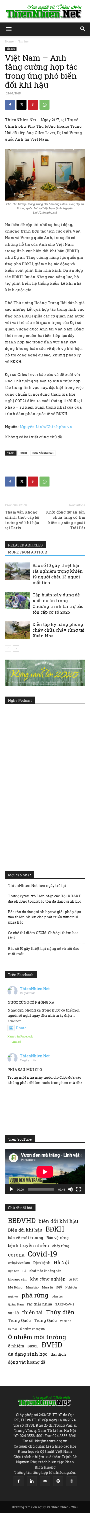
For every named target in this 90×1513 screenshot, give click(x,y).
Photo (21, 1027)
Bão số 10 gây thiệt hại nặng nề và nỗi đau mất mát (43, 951)
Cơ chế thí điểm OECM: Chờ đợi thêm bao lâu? (43, 935)
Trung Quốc (45, 1320)
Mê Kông (15, 1287)
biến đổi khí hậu (58, 1221)
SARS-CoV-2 (64, 1304)
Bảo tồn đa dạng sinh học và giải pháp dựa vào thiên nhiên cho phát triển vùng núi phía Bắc (44, 917)
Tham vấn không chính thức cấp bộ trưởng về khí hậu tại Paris (22, 519)
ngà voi (13, 1296)
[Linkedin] (32, 1481)
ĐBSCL (33, 1346)
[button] (8, 29)
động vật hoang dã (26, 1362)
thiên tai (32, 1312)
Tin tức (23, 41)
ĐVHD (52, 1344)
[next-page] (16, 648)
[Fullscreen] (78, 1189)
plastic (57, 1296)
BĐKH (23, 453)
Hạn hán (13, 1271)
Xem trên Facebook (20, 1036)
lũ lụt (73, 1279)
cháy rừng (60, 1246)
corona (16, 1254)
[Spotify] (58, 1481)
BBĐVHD (22, 1220)
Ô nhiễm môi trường (37, 1336)
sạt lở (13, 1312)
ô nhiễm (16, 1345)
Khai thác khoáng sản (45, 1271)
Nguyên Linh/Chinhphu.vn (46, 426)
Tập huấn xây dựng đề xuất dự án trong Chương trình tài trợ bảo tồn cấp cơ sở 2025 (58, 603)
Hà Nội (61, 1262)
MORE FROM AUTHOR (27, 552)
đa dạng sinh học (28, 1354)
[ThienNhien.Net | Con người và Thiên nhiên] (45, 11)
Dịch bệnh (41, 1262)
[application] (45, 1171)
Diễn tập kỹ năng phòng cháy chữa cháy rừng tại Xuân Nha (58, 630)
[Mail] (45, 1481)
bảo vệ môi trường (25, 1237)
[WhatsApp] (45, 105)
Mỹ (59, 1286)
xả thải (12, 1329)
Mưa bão (32, 1287)
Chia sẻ (16, 1041)
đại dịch (58, 1354)
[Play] (11, 1189)
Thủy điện (60, 1312)
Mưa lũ (47, 1287)
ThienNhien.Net (35, 988)
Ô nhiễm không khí (33, 1329)
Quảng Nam (16, 1304)
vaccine (65, 1321)
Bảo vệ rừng (57, 1237)
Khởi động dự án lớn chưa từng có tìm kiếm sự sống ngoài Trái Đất (65, 519)
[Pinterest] (33, 105)
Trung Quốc (19, 1320)
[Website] (71, 1481)
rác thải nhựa (39, 1304)
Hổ (24, 1271)
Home (9, 41)
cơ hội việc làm (19, 1263)
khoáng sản (17, 1279)
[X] (21, 105)
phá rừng (35, 1295)
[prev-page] (8, 648)
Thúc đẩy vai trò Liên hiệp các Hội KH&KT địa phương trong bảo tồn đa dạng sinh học (45, 899)
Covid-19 (42, 1253)
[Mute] (70, 1189)
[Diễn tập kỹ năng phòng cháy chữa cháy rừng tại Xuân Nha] (17, 630)
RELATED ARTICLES (25, 545)
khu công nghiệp (47, 1278)
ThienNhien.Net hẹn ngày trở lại (37, 885)
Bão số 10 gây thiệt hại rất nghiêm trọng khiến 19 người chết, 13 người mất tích (57, 573)
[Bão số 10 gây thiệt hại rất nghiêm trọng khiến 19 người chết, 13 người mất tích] (17, 571)
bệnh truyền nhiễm (28, 1245)
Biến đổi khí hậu (43, 453)
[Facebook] (10, 105)
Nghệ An (71, 1287)
